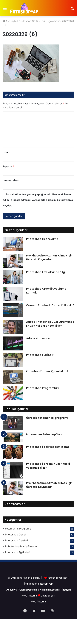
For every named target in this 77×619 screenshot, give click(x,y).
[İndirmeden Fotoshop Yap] (13, 437)
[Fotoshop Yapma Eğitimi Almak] (13, 377)
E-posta (8, 166)
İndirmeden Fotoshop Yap (44, 434)
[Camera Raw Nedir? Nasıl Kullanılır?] (13, 310)
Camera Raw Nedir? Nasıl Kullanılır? (50, 305)
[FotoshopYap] (23, 8)
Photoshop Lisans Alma (42, 239)
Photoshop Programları (42, 388)
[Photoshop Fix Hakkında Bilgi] (13, 277)
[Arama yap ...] (72, 9)
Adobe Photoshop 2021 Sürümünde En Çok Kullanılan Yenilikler (50, 324)
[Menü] (5, 9)
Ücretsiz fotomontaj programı (47, 418)
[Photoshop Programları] (13, 393)
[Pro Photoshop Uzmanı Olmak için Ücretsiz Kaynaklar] (13, 261)
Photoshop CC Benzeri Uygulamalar (39, 21)
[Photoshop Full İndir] (13, 360)
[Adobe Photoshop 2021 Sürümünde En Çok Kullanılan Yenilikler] (13, 327)
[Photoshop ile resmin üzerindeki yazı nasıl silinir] (13, 470)
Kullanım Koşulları (50, 589)
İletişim (66, 589)
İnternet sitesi (11, 180)
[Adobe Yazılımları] (13, 343)
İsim (6, 152)
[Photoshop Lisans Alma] (13, 244)
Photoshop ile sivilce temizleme (48, 447)
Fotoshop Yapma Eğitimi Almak (47, 371)
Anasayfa (10, 21)
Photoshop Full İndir (39, 355)
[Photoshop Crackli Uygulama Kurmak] (13, 294)
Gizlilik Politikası (28, 589)
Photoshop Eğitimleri (17, 552)
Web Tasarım (30, 595)
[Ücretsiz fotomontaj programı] (13, 423)
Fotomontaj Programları (19, 528)
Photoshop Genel (15, 534)
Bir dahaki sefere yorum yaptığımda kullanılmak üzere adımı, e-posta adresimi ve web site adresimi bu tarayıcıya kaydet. (38, 200)
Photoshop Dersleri (16, 540)
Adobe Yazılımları (38, 338)
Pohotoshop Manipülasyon (21, 546)
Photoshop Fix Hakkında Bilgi (46, 272)
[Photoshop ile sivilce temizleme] (13, 452)
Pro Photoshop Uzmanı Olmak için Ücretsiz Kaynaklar (49, 257)
